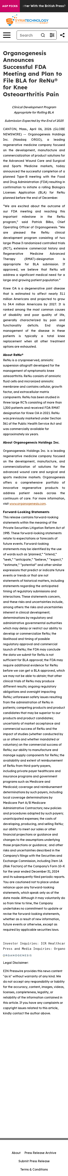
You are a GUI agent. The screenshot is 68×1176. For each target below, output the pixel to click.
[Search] (42, 35)
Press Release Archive (40, 1153)
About (16, 1153)
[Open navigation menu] (7, 35)
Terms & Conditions (34, 1169)
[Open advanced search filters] (51, 35)
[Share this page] (62, 35)
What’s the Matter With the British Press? (34, 6)
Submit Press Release (34, 1161)
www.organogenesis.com (27, 503)
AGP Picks (10, 6)
